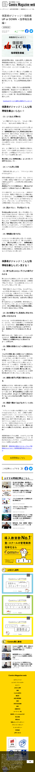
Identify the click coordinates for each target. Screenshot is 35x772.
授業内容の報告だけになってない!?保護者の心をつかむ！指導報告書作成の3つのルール (17, 448)
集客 (17, 706)
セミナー (17, 685)
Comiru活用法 (17, 693)
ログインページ (17, 680)
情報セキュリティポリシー (17, 722)
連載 (17, 690)
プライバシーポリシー (17, 724)
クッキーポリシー (17, 727)
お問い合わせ (17, 732)
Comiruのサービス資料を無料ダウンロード (17, 101)
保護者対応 (17, 709)
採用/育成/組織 (17, 703)
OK (30, 761)
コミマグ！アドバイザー (17, 682)
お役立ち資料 (17, 687)
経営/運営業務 (17, 698)
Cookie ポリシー (18, 766)
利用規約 (17, 730)
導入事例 (17, 717)
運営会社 (17, 719)
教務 (17, 701)
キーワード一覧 (17, 711)
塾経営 (17, 695)
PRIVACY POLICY (6, 768)
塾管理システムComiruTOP (18, 714)
